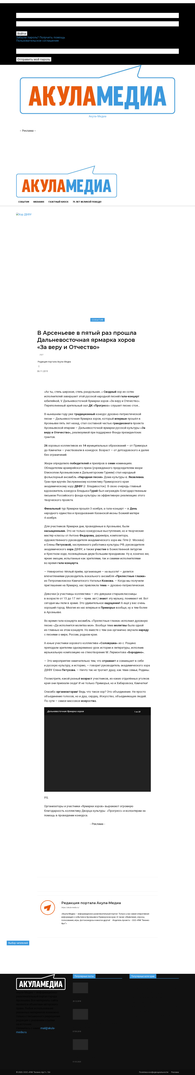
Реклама (175, 1072)
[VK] (65, 382)
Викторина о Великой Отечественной (89, 1055)
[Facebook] (72, 382)
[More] (114, 382)
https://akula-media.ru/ (70, 908)
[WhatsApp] (93, 382)
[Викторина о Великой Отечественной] (97, 1044)
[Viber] (107, 382)
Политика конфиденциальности (153, 1072)
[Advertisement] (91, 125)
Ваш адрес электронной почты (37, 55)
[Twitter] (100, 382)
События (23, 201)
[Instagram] (68, 930)
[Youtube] (34, 5)
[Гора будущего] (97, 988)
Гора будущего (84, 997)
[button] (175, 136)
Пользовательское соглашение (37, 40)
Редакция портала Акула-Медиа (54, 361)
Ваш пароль (24, 29)
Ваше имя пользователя (33, 19)
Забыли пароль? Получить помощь (40, 37)
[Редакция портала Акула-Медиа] (49, 916)
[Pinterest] (79, 382)
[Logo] (66, 164)
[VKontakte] (31, 5)
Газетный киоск (58, 201)
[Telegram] (28, 5)
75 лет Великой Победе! (87, 201)
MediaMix (38, 201)
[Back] (40, 5)
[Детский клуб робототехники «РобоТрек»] (97, 1014)
